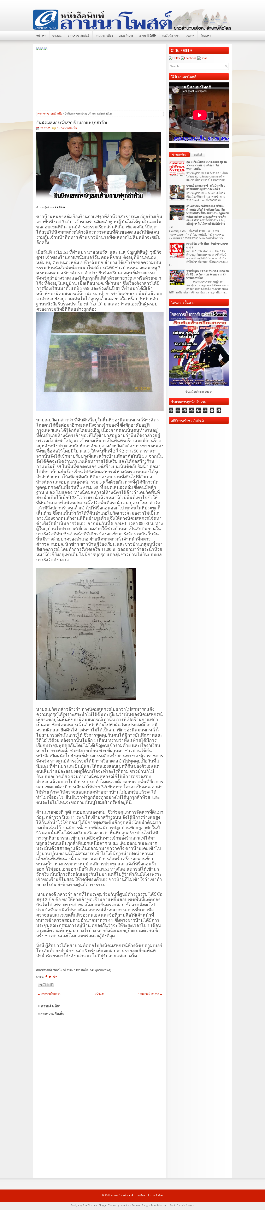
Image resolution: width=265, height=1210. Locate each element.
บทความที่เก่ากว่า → (150, 993)
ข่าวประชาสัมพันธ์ (78, 35)
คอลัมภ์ (198, 154)
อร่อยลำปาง (126, 35)
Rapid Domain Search (182, 1205)
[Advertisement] (100, 80)
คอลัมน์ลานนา (170, 35)
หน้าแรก (41, 35)
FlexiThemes (90, 1205)
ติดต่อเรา (206, 35)
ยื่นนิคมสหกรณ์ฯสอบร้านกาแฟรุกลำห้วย (72, 122)
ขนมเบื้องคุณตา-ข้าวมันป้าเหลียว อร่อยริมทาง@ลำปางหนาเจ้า (205, 187)
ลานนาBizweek (147, 35)
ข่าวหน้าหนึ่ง (54, 113)
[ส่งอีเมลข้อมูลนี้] (40, 985)
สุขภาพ (190, 35)
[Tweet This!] (50, 976)
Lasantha (125, 1205)
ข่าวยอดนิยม (179, 154)
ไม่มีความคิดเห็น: (67, 128)
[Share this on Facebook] (46, 976)
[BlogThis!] (44, 985)
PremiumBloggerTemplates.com (149, 1205)
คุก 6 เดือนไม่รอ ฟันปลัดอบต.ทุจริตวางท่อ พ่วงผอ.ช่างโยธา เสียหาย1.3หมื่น (206, 165)
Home (41, 113)
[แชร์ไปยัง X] (48, 985)
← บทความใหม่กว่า (48, 993)
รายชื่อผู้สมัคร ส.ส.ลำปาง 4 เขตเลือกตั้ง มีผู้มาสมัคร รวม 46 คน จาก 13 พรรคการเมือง (207, 274)
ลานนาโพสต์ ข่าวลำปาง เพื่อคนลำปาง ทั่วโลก (137, 1195)
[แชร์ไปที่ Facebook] (52, 985)
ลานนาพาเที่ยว (104, 35)
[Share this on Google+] (55, 976)
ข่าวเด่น (56, 35)
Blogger (207, 391)
